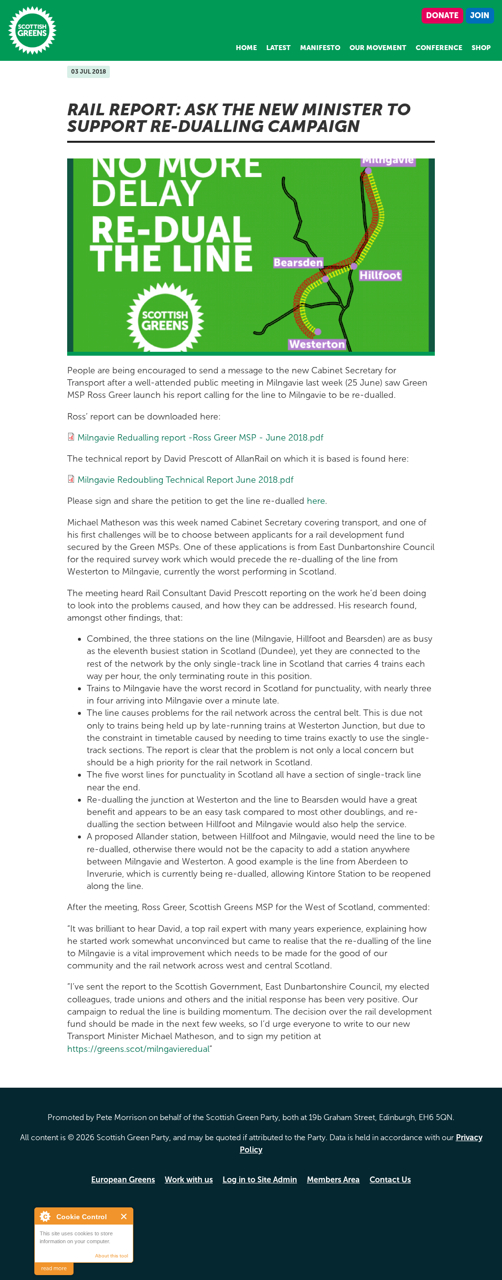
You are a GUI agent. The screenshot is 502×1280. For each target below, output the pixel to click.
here (316, 501)
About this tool (111, 1255)
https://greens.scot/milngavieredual (138, 1049)
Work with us (189, 1179)
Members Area (333, 1179)
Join (479, 15)
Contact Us (390, 1179)
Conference (439, 48)
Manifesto (320, 48)
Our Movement (378, 48)
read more (54, 1268)
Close (124, 1216)
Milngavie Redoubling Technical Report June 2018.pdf (185, 479)
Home (246, 48)
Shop (481, 48)
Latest (278, 48)
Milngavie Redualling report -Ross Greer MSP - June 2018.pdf (200, 437)
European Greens (123, 1179)
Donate (442, 15)
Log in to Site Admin (260, 1179)
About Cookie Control (44, 1216)
